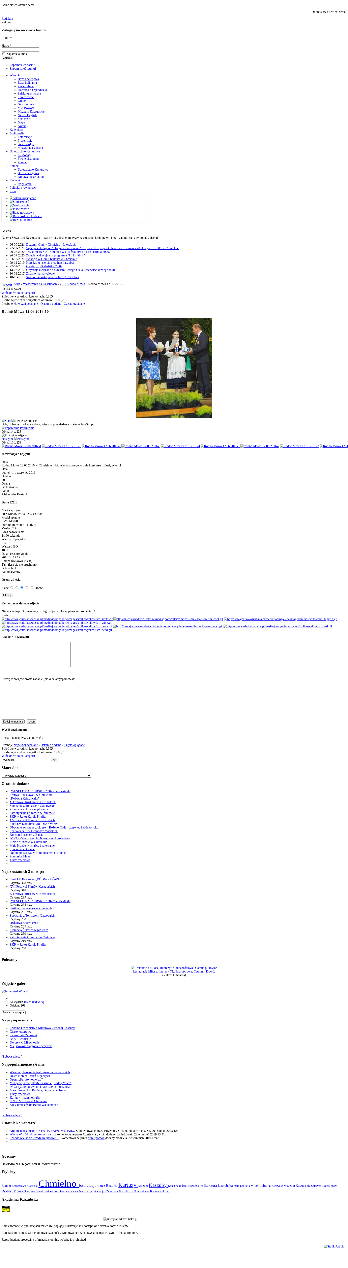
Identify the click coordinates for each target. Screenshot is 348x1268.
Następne (7, 439)
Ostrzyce (316, 1185)
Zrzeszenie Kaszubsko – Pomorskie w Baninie (133, 1191)
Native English (27, 115)
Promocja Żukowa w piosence (29, 809)
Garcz (101, 1185)
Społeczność (26, 97)
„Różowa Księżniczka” (24, 798)
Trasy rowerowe (20, 860)
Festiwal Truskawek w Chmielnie (31, 795)
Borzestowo (19, 1185)
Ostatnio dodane (50, 303)
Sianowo (30, 1191)
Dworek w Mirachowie (24, 1042)
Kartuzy (128, 1185)
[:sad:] (278, 626)
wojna (102, 1191)
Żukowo (165, 1191)
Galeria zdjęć (26, 144)
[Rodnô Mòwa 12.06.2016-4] (180, 446)
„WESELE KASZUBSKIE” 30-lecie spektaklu (40, 791)
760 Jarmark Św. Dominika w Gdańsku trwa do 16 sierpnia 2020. (68, 251)
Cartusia (32, 1185)
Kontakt (15, 180)
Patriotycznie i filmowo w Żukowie (32, 813)
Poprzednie (27, 428)
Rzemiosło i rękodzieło (32, 90)
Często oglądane (74, 303)
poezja (326, 1185)
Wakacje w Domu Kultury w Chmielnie (51, 259)
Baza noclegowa (28, 79)
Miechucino (259, 1186)
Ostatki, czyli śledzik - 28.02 (44, 266)
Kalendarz (16, 129)
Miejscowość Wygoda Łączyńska (31, 1046)
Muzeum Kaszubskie (31, 111)
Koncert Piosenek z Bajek (26, 834)
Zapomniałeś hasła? (22, 65)
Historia (112, 1186)
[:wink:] (57, 622)
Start (17, 284)
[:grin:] (280, 619)
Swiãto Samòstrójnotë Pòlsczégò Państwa (52, 277)
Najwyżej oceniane (25, 303)
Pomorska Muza (20, 856)
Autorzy (23, 126)
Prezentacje (25, 140)
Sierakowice (44, 1191)
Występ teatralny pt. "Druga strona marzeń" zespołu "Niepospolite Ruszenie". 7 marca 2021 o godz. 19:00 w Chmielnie (102, 248)
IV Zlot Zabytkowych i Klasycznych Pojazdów (40, 838)
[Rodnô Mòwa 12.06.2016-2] (101, 446)
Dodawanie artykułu (31, 176)
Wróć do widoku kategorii (18, 292)
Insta (13, 191)
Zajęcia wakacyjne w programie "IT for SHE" (55, 255)
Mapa (21, 122)
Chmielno (58, 1183)
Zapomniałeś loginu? (23, 68)
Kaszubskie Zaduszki (23, 1035)
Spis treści (24, 118)
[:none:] (57, 626)
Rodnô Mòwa (13, 1191)
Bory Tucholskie (20, 1039)
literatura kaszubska (219, 1186)
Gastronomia (26, 104)
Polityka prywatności (23, 187)
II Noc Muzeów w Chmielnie (28, 842)
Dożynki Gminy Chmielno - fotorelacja (51, 244)
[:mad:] (168, 626)
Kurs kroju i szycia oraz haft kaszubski (50, 262)
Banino (7, 1185)
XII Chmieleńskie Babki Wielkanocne (34, 1104)
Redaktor (7, 18)
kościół (183, 1185)
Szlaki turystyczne (29, 93)
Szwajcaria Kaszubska (72, 1191)
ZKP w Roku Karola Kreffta (28, 816)
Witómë (15, 75)
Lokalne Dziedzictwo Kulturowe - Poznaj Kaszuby (42, 1028)
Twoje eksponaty (28, 158)
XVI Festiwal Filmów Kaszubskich (32, 820)
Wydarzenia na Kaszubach (40, 284)
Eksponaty (24, 155)
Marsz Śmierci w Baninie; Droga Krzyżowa (38, 1090)
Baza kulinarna (27, 82)
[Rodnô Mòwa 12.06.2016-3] (140, 446)
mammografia (242, 1185)
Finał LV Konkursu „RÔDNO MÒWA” (35, 823)
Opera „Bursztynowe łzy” (26, 1079)
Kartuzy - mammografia (25, 1097)
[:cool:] (168, 619)
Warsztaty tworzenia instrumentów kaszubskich (40, 1072)
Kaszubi (143, 1185)
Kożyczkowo (196, 1185)
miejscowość (276, 1185)
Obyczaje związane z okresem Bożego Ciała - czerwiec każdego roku (70, 270)
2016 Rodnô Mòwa (72, 284)
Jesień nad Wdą (34, 1001)
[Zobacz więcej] (12, 1056)
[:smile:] (57, 619)
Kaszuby (158, 1185)
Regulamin (25, 184)
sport (55, 1191)
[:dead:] (57, 630)
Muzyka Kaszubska (30, 147)
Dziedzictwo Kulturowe (25, 151)
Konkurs (173, 1185)
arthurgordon (96, 1138)
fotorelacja (88, 1185)
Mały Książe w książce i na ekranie (32, 845)
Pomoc (22, 162)
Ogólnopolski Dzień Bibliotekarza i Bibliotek (38, 852)
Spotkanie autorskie (22, 849)
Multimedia (17, 133)
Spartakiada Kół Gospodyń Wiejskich (34, 831)
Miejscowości (26, 108)
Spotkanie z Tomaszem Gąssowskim (33, 805)
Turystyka (92, 1191)
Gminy (22, 100)
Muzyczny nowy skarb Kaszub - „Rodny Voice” (40, 1083)
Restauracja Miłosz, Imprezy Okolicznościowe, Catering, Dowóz (174, 971)
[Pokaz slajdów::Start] (6, 420)
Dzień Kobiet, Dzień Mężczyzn (30, 1076)
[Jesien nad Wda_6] (15, 991)
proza (334, 1185)
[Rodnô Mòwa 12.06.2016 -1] (21, 446)
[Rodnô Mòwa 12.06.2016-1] (61, 446)
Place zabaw (26, 86)
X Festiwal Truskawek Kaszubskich (33, 802)
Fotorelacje (25, 137)
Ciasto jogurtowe (20, 1031)
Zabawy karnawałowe (40, 273)
